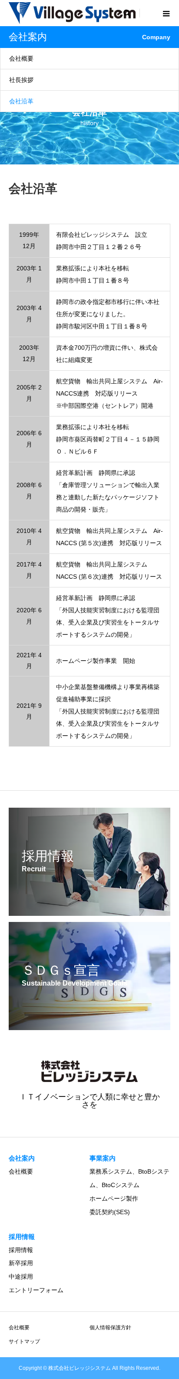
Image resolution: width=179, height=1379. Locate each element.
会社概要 (21, 58)
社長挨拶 (21, 79)
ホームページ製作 (114, 1198)
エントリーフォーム (36, 1290)
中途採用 (21, 1276)
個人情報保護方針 (110, 1327)
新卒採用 (21, 1263)
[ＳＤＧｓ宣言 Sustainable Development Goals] (89, 1024)
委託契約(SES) (110, 1211)
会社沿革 (21, 101)
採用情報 (21, 1249)
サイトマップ (24, 1341)
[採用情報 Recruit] (89, 910)
